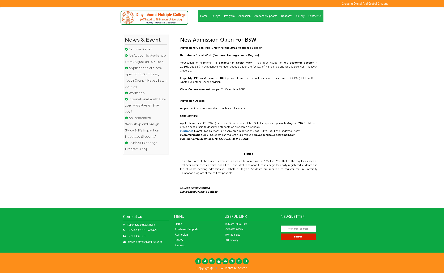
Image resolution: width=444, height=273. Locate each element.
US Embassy (231, 240)
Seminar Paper (140, 49)
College (215, 15)
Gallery (300, 15)
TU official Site (232, 234)
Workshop (137, 93)
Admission (244, 15)
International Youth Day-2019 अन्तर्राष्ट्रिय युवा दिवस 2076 (146, 105)
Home (204, 15)
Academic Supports (265, 15)
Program (229, 15)
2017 (216, 268)
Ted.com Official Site (236, 224)
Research (286, 15)
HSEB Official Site (234, 229)
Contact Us (315, 15)
